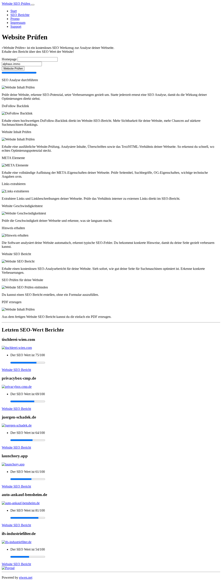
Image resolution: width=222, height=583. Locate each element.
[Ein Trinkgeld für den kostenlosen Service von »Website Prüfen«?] (8, 568)
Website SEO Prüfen (16, 3)
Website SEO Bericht (16, 370)
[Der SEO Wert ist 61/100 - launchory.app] (115, 479)
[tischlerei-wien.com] (17, 347)
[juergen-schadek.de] (17, 425)
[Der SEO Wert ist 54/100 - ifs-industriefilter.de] (115, 557)
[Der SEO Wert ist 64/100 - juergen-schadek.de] (115, 440)
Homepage (9, 59)
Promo (15, 19)
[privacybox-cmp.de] (17, 386)
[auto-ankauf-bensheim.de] (21, 503)
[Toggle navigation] (32, 4)
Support (15, 26)
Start (13, 11)
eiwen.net (25, 577)
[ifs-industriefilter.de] (16, 542)
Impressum (17, 22)
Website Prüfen (13, 68)
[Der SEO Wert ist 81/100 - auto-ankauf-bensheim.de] (115, 518)
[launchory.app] (13, 464)
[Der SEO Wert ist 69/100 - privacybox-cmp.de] (115, 401)
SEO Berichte (19, 15)
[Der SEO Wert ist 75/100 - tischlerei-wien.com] (115, 362)
